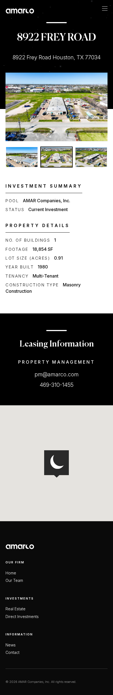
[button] (21, 157)
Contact (12, 652)
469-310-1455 (57, 385)
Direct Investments (22, 616)
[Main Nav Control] (105, 8)
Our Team (14, 580)
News (10, 645)
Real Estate (15, 609)
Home (10, 573)
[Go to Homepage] (19, 11)
